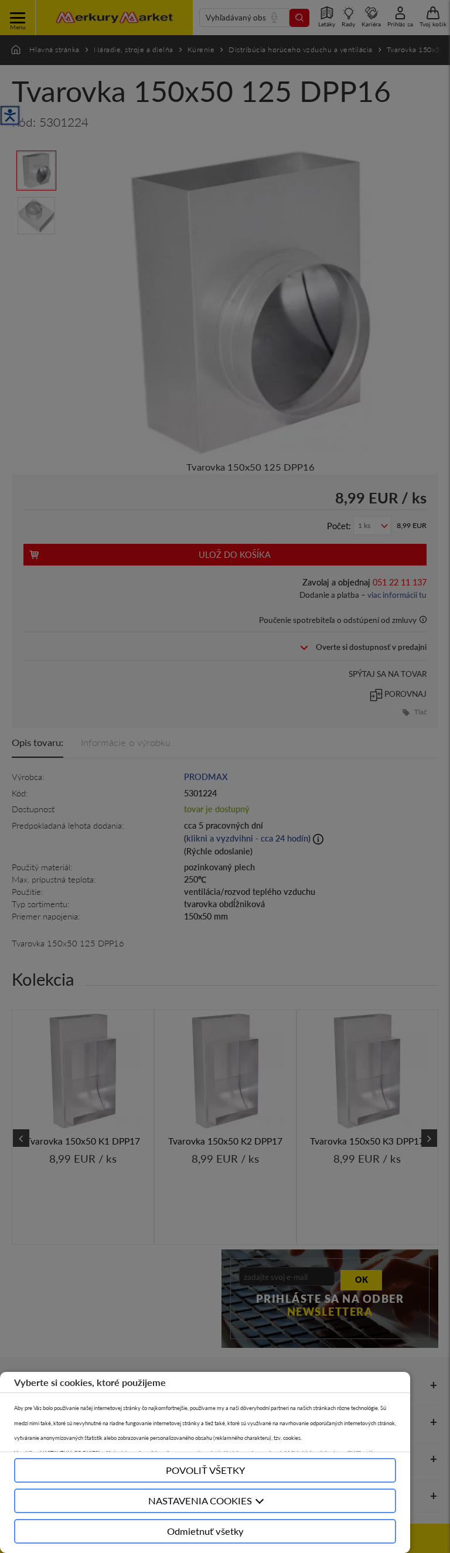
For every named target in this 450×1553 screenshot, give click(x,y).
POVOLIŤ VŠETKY (205, 1470)
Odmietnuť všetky (205, 1531)
